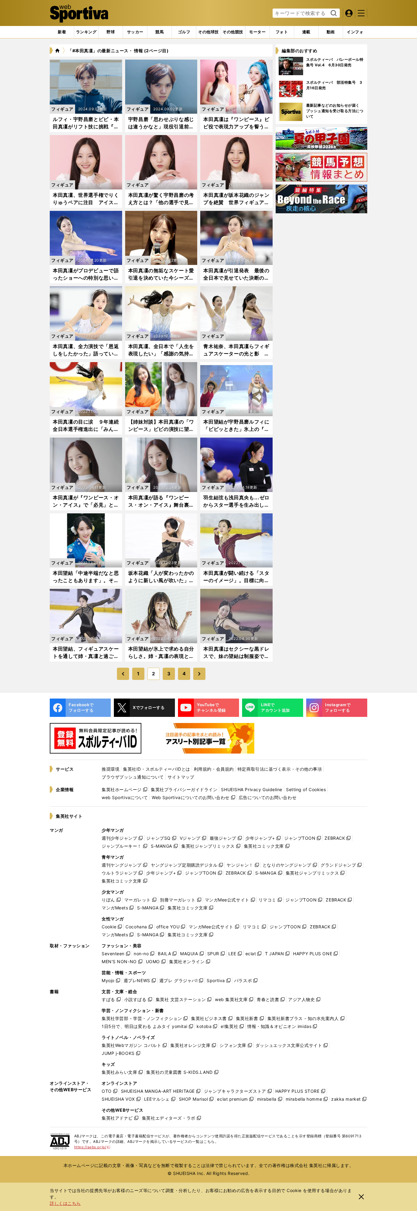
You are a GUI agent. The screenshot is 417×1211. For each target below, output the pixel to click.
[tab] (111, 32)
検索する (333, 13)
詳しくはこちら (65, 1203)
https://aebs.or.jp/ (92, 1147)
